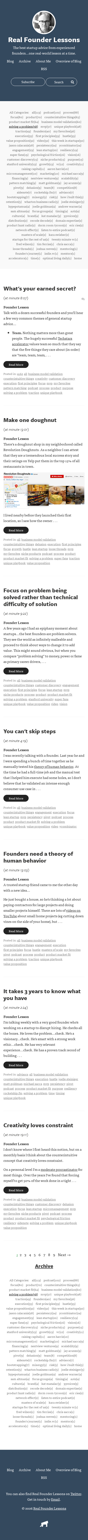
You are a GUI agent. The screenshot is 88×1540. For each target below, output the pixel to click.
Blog (10, 61)
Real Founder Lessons (49, 1508)
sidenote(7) (24, 192)
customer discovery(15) (22, 159)
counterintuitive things (18, 378)
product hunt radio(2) (21, 225)
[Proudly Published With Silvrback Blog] (44, 1525)
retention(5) (14, 201)
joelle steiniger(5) (72, 201)
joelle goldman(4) (44, 206)
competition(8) (67, 187)
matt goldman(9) (50, 182)
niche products (31, 553)
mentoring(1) (68, 248)
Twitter (75, 1493)
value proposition (38, 563)
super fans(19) (19, 154)
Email (55, 1499)
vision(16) (74, 154)
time (51, 1093)
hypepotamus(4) (19, 206)
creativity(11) (75, 164)
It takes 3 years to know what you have (42, 994)
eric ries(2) (76, 225)
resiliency (70, 1088)
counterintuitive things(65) (62, 117)
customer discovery (62, 378)
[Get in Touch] (83, 298)
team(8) (49, 187)
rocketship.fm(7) (45, 192)
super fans (61, 558)
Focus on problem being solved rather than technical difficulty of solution (40, 597)
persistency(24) (46, 145)
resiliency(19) (69, 150)
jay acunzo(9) (72, 182)
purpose (67, 387)
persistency (35, 816)
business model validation (45, 373)
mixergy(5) (39, 197)
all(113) (36, 112)
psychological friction (55, 1218)
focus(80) (16, 117)
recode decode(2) (41, 220)
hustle (27, 548)
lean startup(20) (47, 150)
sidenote (23, 1222)
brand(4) (33, 215)
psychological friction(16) (48, 154)
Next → (64, 1254)
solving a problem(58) (23, 126)
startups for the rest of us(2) (30, 239)
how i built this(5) (71, 197)
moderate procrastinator (59, 1169)
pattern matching (15, 387)
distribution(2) (17, 220)
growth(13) (46, 164)
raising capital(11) (33, 168)
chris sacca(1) (65, 244)
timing (60, 1093)
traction (33, 392)
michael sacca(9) (73, 173)
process (44, 387)
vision (63, 703)
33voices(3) (71, 215)
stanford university (41, 699)
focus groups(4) (42, 211)
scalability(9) (69, 178)
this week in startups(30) (68, 140)
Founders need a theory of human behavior (38, 857)
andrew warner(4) (70, 206)
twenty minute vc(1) (65, 239)
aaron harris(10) (58, 168)
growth (17, 548)
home (78, 258)
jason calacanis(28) (21, 145)
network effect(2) (27, 229)
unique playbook (51, 392)
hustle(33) (69, 135)
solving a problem (15, 392)
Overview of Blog (68, 61)
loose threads (57, 548)
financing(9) (20, 178)
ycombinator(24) (70, 145)
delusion (40, 544)
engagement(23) (23, 150)
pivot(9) (18, 187)
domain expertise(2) (69, 220)
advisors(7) (66, 192)
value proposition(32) (20, 140)
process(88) (71, 112)
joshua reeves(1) (46, 248)
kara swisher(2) (59, 234)
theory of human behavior (53, 766)
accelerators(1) (18, 258)
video (54, 703)
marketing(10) (49, 173)
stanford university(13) (22, 164)
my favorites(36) (64, 131)
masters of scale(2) (33, 234)
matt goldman (12, 1083)
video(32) (43, 140)
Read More (16, 364)
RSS (44, 68)
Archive (25, 61)
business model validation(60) (61, 121)
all (25, 373)
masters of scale (52, 949)
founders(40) (42, 131)
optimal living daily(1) (57, 258)
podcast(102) (52, 112)
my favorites (62, 383)
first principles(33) (48, 135)
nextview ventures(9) (45, 178)
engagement (70, 685)
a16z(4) (74, 211)
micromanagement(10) (21, 173)
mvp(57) (46, 126)
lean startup (40, 548)
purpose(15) (75, 159)
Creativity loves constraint (38, 1125)
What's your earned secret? (39, 288)
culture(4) (18, 215)
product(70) (34, 117)
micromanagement (56, 1208)
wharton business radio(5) (41, 201)
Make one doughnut (30, 420)
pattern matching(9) (22, 182)
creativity (41, 378)
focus (41, 383)
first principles (27, 383)
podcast (33, 387)
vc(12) (60, 164)
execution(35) (24, 135)
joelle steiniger (68, 1079)
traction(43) (23, 131)
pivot (47, 816)
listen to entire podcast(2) (58, 229)
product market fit (15, 558)
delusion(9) (33, 187)
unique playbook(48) (67, 126)
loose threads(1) (23, 248)
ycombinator (68, 826)
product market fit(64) (24, 121)
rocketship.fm (12, 1093)
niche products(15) (53, 159)
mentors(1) (68, 253)
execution (10, 383)
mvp (50, 383)
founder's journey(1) (28, 253)
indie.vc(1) (51, 253)
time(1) (35, 258)
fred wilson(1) (25, 244)
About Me (43, 61)
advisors (22, 1074)
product (56, 387)
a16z (20, 373)
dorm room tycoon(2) (52, 225)
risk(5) (53, 197)
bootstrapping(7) (18, 197)
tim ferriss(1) (45, 244)
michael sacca (32, 1083)
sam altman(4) (20, 211)
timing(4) (62, 211)
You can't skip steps (29, 731)
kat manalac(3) (51, 215)
